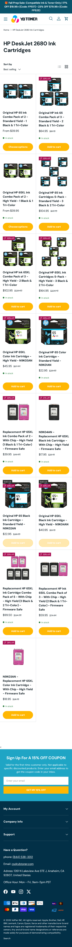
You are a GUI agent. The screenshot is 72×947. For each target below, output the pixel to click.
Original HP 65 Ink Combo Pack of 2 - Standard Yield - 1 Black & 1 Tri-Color (15, 119)
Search (6, 938)
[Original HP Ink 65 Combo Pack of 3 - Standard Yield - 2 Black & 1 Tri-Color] (54, 92)
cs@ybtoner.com (23, 864)
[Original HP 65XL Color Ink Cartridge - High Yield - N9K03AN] (18, 331)
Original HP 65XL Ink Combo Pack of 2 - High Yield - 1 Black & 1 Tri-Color (18, 199)
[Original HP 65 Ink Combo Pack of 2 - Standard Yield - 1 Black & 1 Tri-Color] (18, 92)
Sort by (7, 64)
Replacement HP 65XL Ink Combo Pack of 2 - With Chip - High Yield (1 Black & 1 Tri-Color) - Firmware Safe (18, 440)
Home (6, 30)
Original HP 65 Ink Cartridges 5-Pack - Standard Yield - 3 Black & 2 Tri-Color (52, 199)
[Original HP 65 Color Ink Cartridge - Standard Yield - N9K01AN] (54, 331)
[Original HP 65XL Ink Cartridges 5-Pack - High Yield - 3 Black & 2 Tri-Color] (54, 251)
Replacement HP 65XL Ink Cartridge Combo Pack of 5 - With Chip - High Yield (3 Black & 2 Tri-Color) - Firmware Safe (18, 599)
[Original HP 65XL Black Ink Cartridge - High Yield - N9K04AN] (54, 495)
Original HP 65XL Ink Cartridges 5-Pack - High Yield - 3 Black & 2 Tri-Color (53, 279)
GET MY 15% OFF (36, 790)
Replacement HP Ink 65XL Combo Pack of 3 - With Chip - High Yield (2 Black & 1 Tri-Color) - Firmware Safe (53, 599)
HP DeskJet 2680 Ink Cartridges (28, 30)
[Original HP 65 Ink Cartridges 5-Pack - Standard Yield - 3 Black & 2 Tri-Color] (54, 172)
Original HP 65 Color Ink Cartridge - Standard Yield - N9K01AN (52, 358)
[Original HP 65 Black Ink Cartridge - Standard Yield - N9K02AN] (18, 495)
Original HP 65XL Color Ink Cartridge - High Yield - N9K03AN (17, 356)
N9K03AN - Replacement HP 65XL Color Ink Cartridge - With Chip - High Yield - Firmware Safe (18, 685)
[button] (66, 19)
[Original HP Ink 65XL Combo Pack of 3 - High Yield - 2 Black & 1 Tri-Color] (18, 251)
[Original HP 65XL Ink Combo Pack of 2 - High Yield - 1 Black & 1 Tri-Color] (18, 172)
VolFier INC (17, 920)
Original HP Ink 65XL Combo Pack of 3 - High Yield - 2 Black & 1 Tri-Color (17, 278)
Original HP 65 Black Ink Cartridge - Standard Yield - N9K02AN (16, 522)
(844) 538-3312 (23, 857)
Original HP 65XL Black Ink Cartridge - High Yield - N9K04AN (54, 520)
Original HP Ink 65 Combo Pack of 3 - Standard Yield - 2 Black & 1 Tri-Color (51, 119)
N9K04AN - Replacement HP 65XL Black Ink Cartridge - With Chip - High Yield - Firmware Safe (54, 440)
